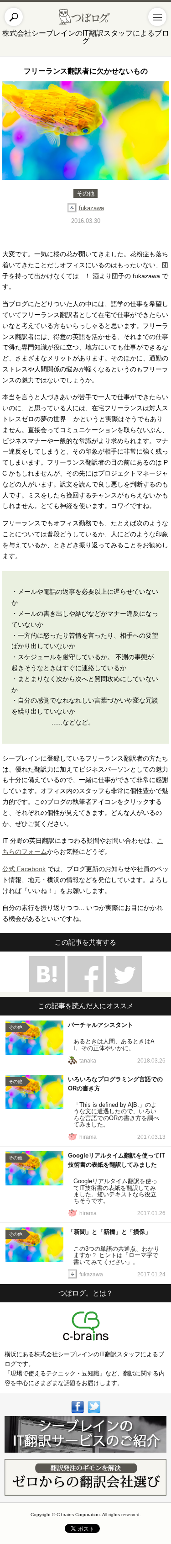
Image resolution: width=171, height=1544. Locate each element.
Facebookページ (77, 1414)
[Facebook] (85, 974)
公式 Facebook (24, 868)
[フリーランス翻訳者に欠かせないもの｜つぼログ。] (47, 974)
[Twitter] (124, 974)
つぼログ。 (85, 17)
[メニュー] (157, 17)
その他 (85, 193)
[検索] (14, 17)
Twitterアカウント (94, 1414)
